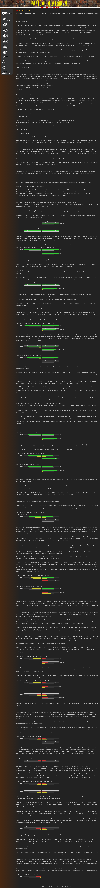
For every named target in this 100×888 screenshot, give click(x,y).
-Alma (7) (5, 29)
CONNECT (58, 7)
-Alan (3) (4, 25)
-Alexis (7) (5, 28)
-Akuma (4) (5, 24)
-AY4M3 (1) (5, 44)
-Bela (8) (4, 53)
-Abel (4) (4, 17)
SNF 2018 (3, 62)
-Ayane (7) (5, 48)
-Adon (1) (5, 19)
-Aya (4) (4, 45)
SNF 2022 (3, 67)
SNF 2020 (3, 65)
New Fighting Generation (7, 13)
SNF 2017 (3, 61)
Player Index (4, 72)
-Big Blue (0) (5, 56)
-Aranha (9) (5, 36)
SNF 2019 (3, 63)
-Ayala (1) (5, 46)
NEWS (42, 7)
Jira (17, 10)
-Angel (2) (5, 33)
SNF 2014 (3, 57)
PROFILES (50, 7)
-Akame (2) (5, 23)
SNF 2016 (3, 60)
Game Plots (4, 11)
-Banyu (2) (5, 52)
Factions (3, 9)
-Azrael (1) (5, 50)
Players (3, 15)
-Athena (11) (5, 40)
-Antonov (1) (5, 35)
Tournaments (4, 71)
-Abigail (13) (5, 18)
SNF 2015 (3, 59)
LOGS (54, 7)
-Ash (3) (4, 37)
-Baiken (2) (5, 51)
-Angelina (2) (5, 34)
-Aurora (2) (5, 41)
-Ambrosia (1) (5, 30)
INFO (44, 7)
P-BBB (3, 14)
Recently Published (6, 73)
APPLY (47, 7)
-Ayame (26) (5, 47)
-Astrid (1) (5, 39)
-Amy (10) (5, 31)
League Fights (4, 12)
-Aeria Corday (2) (6, 20)
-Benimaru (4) (6, 55)
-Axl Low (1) (5, 42)
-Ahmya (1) (5, 22)
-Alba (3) (4, 26)
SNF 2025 (3, 70)
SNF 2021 (3, 66)
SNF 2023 (3, 68)
